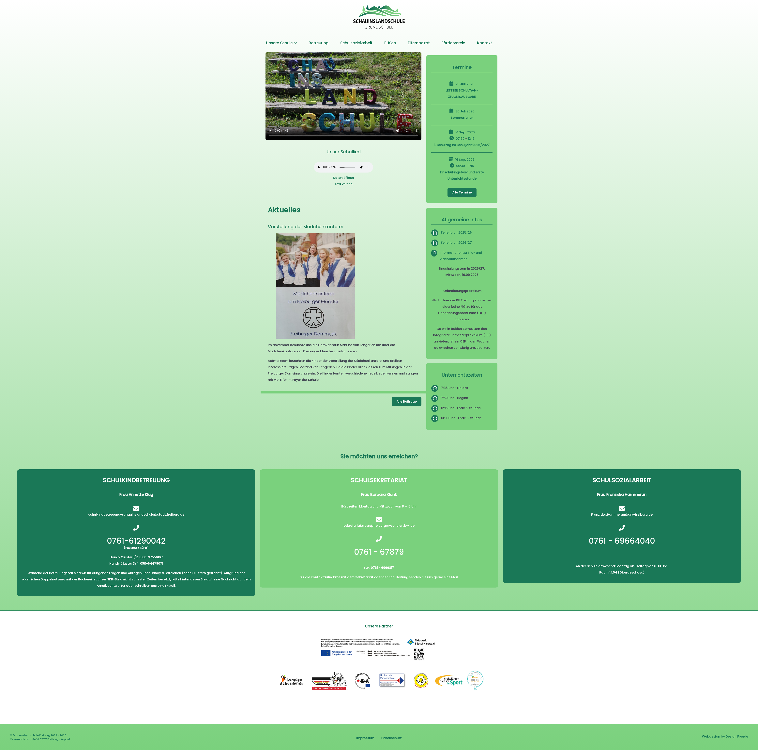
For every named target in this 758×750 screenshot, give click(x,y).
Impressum (365, 738)
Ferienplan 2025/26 (456, 232)
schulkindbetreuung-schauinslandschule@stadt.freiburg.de (136, 514)
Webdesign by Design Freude (725, 736)
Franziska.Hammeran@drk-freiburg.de (622, 514)
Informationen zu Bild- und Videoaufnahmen (461, 255)
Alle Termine (462, 192)
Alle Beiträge (407, 401)
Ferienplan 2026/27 (456, 242)
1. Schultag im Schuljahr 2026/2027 (462, 145)
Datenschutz (391, 738)
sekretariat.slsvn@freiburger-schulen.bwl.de (379, 525)
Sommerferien (462, 117)
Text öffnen (343, 184)
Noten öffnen (343, 177)
